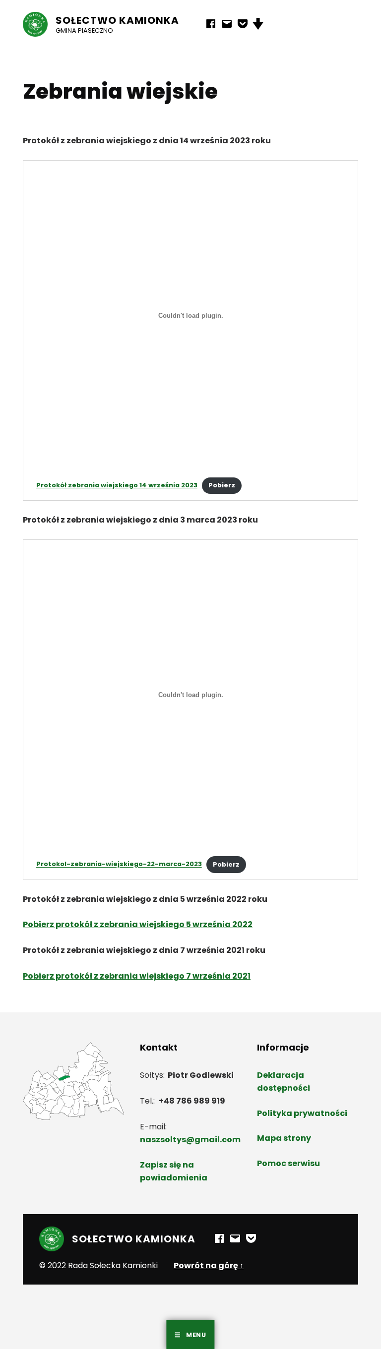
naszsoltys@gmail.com (190, 1139)
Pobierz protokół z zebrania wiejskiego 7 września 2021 (137, 976)
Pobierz (221, 485)
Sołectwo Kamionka (117, 20)
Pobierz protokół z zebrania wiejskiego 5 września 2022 (138, 924)
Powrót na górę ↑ (209, 1265)
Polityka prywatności (302, 1113)
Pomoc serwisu (288, 1163)
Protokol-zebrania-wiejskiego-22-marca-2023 (119, 864)
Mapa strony (284, 1138)
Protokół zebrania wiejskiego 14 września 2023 (116, 485)
